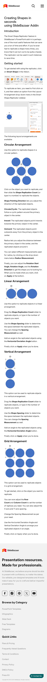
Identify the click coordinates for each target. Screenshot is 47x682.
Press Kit (5, 675)
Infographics (7, 614)
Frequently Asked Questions (14, 648)
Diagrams (6, 629)
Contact (5, 659)
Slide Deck (6, 619)
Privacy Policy (8, 664)
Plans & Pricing (8, 643)
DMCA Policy (7, 670)
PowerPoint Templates (11, 609)
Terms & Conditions (10, 654)
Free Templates (8, 624)
